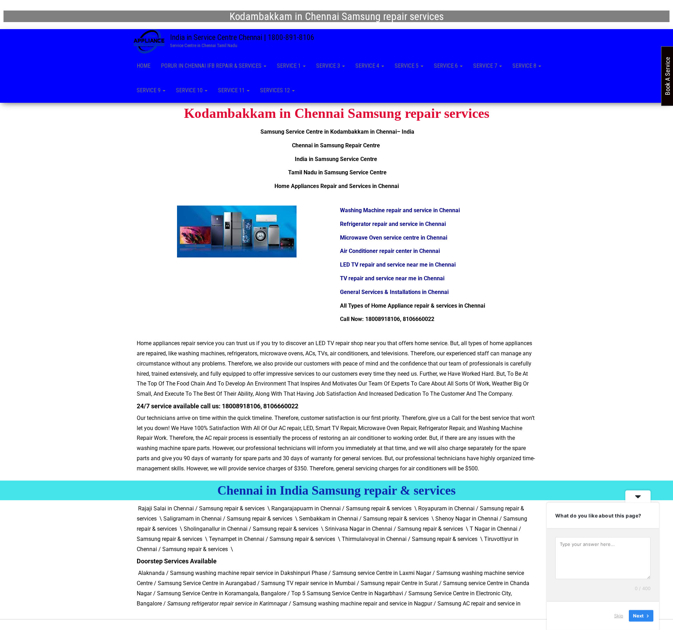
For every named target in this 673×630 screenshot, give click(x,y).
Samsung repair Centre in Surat (399, 583)
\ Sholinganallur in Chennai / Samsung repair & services (249, 528)
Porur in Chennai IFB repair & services (212, 65)
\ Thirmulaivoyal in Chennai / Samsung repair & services (407, 539)
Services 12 (275, 90)
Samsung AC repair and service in (479, 603)
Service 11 (232, 90)
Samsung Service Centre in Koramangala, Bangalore (221, 593)
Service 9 (149, 90)
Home (143, 65)
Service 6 (446, 65)
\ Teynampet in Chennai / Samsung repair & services (270, 539)
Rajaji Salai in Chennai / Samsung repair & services (201, 508)
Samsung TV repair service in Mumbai (308, 583)
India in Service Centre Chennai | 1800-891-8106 (242, 37)
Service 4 (368, 65)
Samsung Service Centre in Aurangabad (207, 583)
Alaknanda (151, 573)
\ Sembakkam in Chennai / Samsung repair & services (362, 518)
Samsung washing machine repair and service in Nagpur (362, 603)
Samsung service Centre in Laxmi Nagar (381, 573)
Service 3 (328, 65)
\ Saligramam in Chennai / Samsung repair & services (226, 518)
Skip (618, 615)
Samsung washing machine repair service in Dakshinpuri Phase (248, 573)
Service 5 (407, 65)
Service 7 (485, 65)
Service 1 (289, 65)
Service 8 (525, 65)
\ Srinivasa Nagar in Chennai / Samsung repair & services (392, 528)
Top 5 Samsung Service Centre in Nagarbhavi (347, 593)
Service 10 (190, 90)
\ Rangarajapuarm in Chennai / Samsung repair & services (339, 508)
